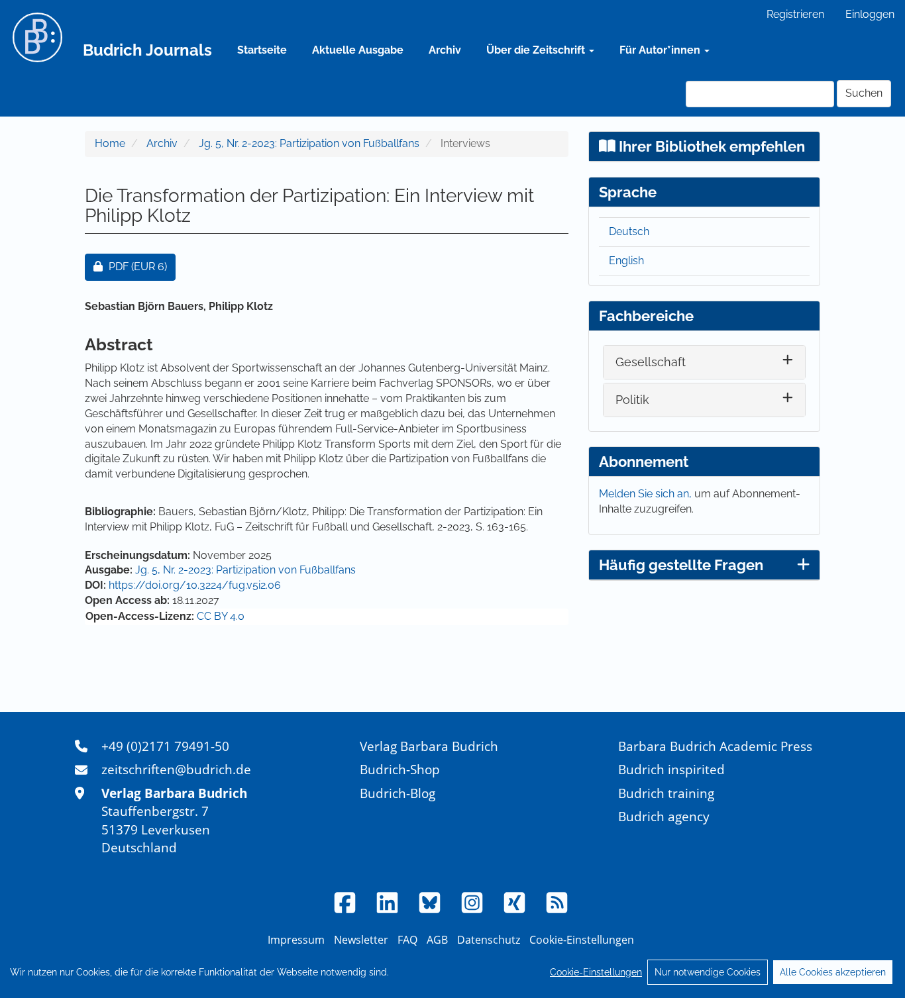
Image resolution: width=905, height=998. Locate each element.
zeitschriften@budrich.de (176, 769)
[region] (452, 972)
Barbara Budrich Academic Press (715, 746)
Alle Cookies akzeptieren (833, 972)
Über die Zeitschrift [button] (537, 50)
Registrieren (795, 14)
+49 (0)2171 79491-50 (165, 746)
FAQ (407, 939)
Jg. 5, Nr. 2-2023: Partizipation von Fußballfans (309, 143)
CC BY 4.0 (220, 616)
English (626, 260)
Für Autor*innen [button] (661, 50)
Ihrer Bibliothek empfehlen (710, 146)
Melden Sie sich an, (646, 493)
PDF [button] (142, 266)
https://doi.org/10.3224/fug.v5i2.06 (195, 585)
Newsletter (361, 939)
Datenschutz (488, 939)
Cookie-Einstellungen (596, 972)
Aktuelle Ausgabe (357, 50)
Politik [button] (632, 400)
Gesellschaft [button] (650, 362)
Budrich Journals (147, 50)
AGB (437, 939)
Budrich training (666, 793)
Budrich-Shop (400, 769)
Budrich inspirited (671, 769)
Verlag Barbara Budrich (429, 746)
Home (110, 143)
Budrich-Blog (397, 793)
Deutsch (629, 231)
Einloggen (869, 14)
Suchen (863, 93)
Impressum (296, 939)
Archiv (445, 50)
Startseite (262, 50)
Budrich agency (664, 816)
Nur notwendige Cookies (708, 972)
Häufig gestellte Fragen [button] (681, 565)
